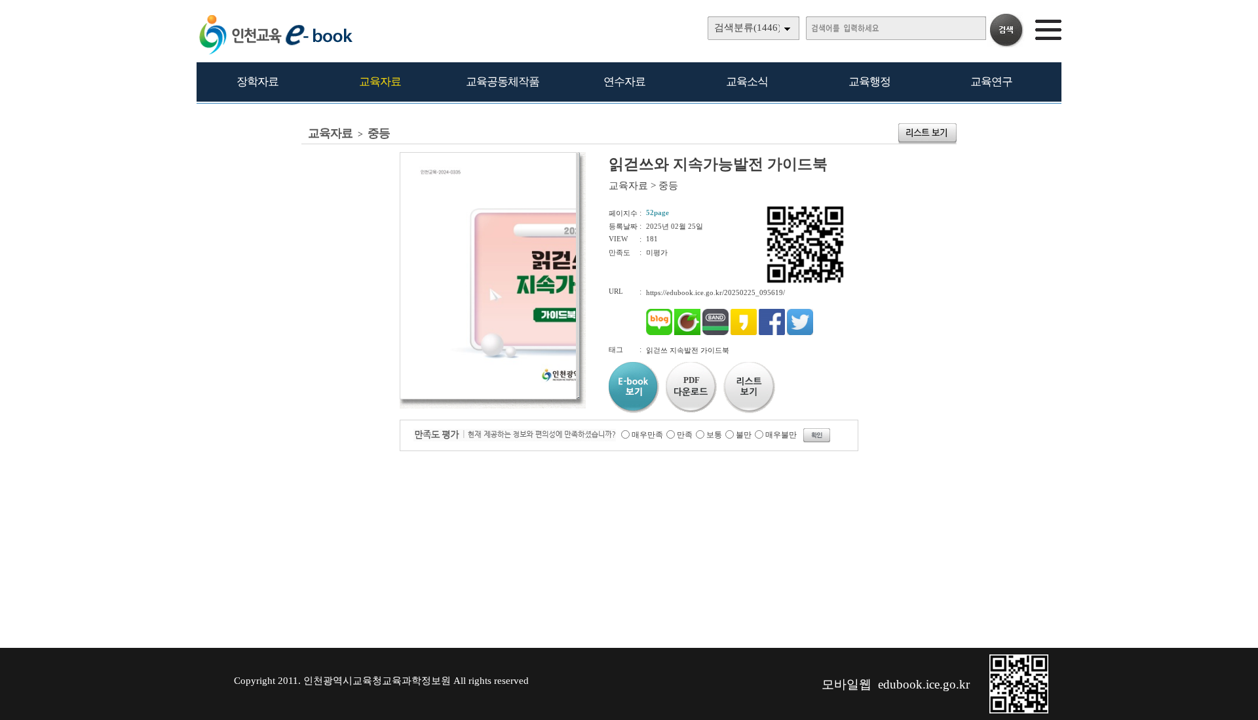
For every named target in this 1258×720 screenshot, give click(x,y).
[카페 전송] (687, 332)
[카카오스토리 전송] (744, 332)
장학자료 (257, 81)
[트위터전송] (800, 332)
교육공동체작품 (502, 81)
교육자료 (380, 81)
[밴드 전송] (715, 332)
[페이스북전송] (772, 332)
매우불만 (781, 434)
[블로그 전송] (659, 332)
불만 (744, 434)
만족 (685, 434)
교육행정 (869, 81)
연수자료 (624, 81)
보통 (714, 434)
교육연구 (991, 81)
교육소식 (747, 81)
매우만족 (647, 434)
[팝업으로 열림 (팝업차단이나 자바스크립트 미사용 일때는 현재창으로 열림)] (488, 396)
